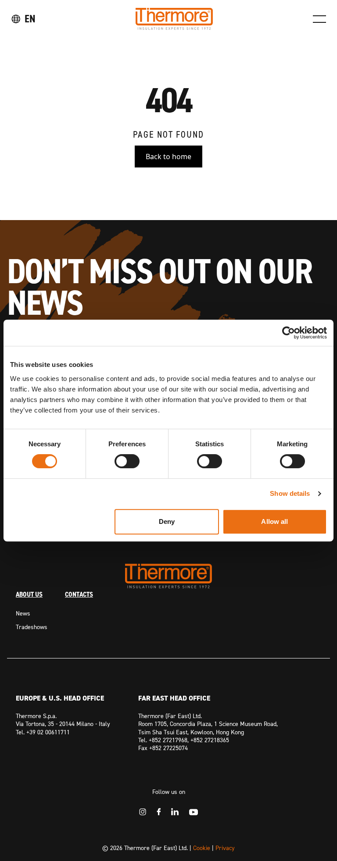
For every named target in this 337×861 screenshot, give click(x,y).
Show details (290, 493)
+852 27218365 (209, 740)
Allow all (274, 521)
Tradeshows (31, 626)
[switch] (127, 461)
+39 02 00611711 (48, 732)
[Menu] (319, 18)
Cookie (201, 847)
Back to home (168, 156)
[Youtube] (193, 812)
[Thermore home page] (174, 19)
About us (29, 594)
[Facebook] (159, 811)
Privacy (225, 847)
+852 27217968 (168, 740)
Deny (167, 521)
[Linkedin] (175, 811)
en (30, 18)
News (23, 613)
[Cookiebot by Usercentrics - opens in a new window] (288, 332)
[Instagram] (142, 811)
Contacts (79, 594)
